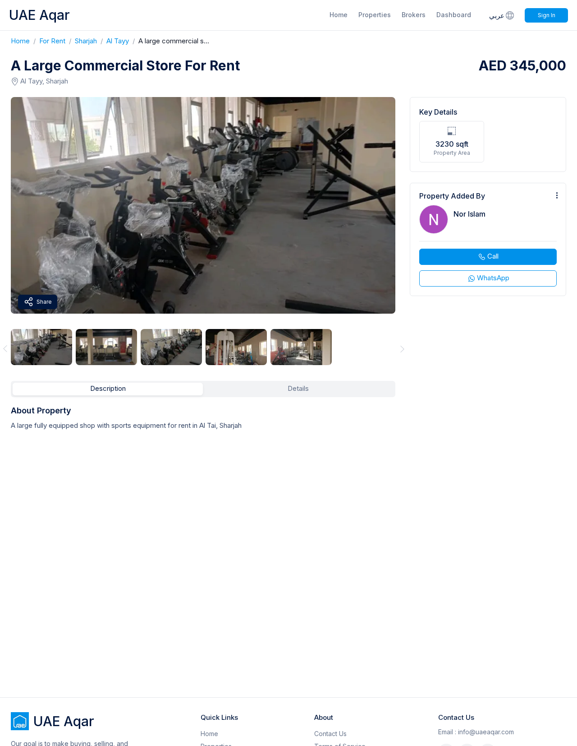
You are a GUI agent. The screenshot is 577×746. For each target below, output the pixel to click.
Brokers (414, 15)
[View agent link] (488, 239)
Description (108, 388)
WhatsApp (493, 277)
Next (402, 348)
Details (298, 388)
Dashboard (453, 15)
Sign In (546, 15)
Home (339, 15)
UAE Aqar (39, 15)
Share (44, 301)
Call (493, 256)
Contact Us (330, 733)
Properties (374, 15)
